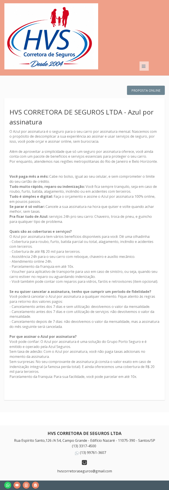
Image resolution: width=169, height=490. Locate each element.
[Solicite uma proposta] (26, 485)
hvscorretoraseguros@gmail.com (84, 471)
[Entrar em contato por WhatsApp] (7, 485)
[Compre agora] (35, 485)
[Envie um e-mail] (16, 485)
